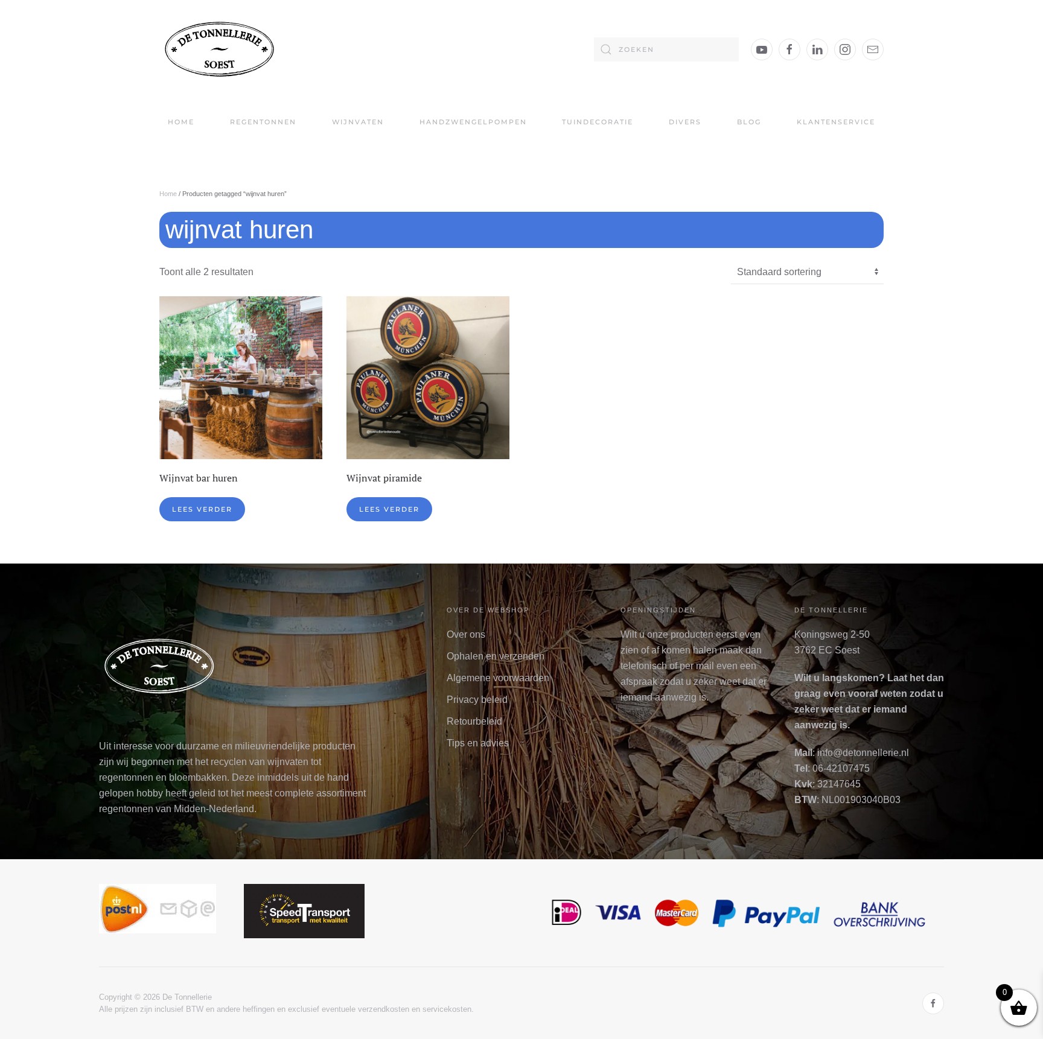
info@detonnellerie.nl (863, 753)
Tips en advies (478, 743)
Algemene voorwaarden (498, 678)
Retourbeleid (474, 721)
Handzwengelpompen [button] (473, 122)
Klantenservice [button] (836, 122)
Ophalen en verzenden (495, 656)
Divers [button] (685, 122)
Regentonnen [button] (263, 122)
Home (181, 122)
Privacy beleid (477, 699)
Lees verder (202, 509)
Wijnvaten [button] (358, 122)
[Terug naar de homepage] (219, 49)
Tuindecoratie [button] (597, 122)
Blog (749, 122)
